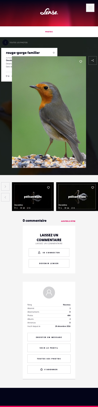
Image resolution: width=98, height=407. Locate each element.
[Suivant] (5, 186)
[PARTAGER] (92, 60)
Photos (49, 32)
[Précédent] (5, 197)
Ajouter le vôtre (68, 221)
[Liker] (80, 61)
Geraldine (10, 60)
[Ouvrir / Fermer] (53, 52)
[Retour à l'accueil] (49, 11)
